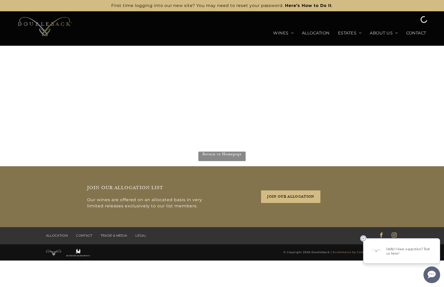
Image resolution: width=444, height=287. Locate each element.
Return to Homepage (222, 154)
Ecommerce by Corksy (350, 252)
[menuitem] (279, 33)
